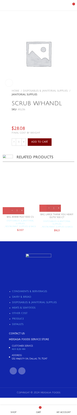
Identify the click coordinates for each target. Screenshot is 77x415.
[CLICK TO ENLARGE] (9, 82)
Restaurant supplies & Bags (20, 226)
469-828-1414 (18, 349)
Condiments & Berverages (29, 291)
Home (16, 91)
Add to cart (39, 142)
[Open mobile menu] (4, 5)
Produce (18, 319)
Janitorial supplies (24, 94)
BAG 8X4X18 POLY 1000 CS (20, 217)
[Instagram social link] (21, 370)
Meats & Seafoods (23, 308)
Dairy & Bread (21, 297)
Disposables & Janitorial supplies (46, 91)
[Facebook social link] (13, 370)
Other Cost (19, 313)
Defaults (17, 324)
